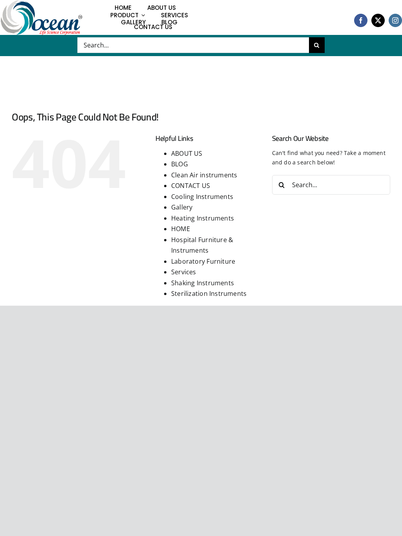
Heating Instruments (202, 218)
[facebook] (360, 20)
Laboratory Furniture (203, 261)
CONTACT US (190, 185)
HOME (180, 228)
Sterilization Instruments (209, 293)
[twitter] (378, 20)
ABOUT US (187, 153)
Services (183, 272)
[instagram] (395, 20)
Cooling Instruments (202, 196)
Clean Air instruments (204, 175)
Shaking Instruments (202, 283)
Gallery (181, 207)
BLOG (179, 164)
